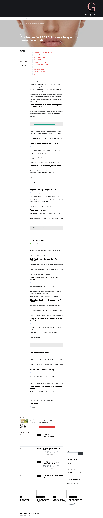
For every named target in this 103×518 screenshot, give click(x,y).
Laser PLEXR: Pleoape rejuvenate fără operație (74, 473)
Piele (61, 18)
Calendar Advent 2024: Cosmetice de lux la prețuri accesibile (75, 469)
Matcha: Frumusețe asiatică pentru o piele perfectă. (23, 426)
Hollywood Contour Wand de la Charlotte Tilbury (42, 67)
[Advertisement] (40, 9)
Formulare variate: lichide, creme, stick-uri (41, 55)
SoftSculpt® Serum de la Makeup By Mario (41, 64)
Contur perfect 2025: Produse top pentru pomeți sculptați (43, 52)
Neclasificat (54, 18)
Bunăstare (32, 18)
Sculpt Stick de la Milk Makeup (39, 71)
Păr (58, 18)
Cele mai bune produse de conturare (40, 54)
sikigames (44, 440)
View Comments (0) (47, 427)
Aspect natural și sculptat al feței (39, 57)
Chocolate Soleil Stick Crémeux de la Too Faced (42, 66)
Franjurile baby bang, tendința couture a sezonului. (75, 463)
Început (28, 18)
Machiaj (48, 18)
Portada (21, 23)
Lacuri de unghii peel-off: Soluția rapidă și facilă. (75, 466)
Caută (68, 451)
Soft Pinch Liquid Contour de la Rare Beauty (42, 62)
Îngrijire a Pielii (42, 18)
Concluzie (36, 74)
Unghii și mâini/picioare (68, 18)
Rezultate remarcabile (38, 59)
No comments (23, 43)
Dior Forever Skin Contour (39, 69)
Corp (37, 18)
